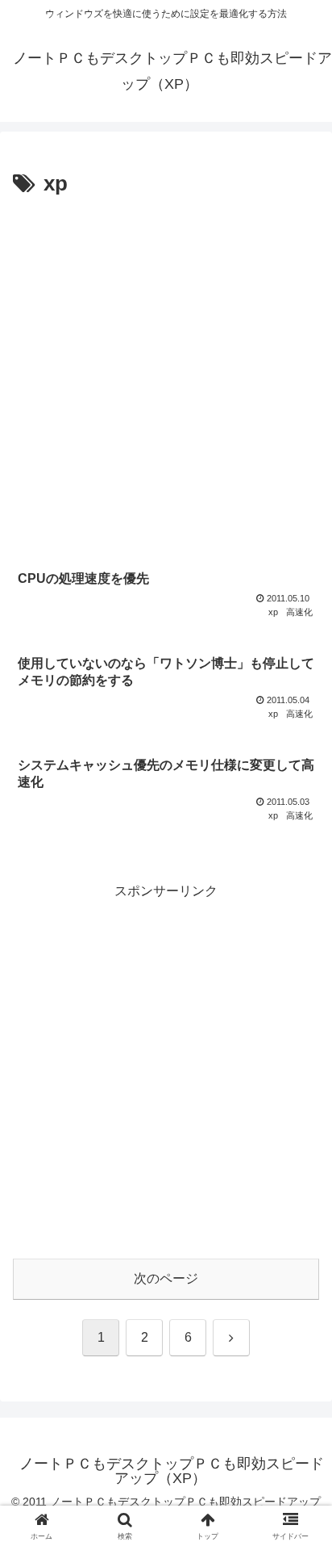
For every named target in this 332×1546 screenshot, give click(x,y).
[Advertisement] (166, 377)
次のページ (166, 1278)
